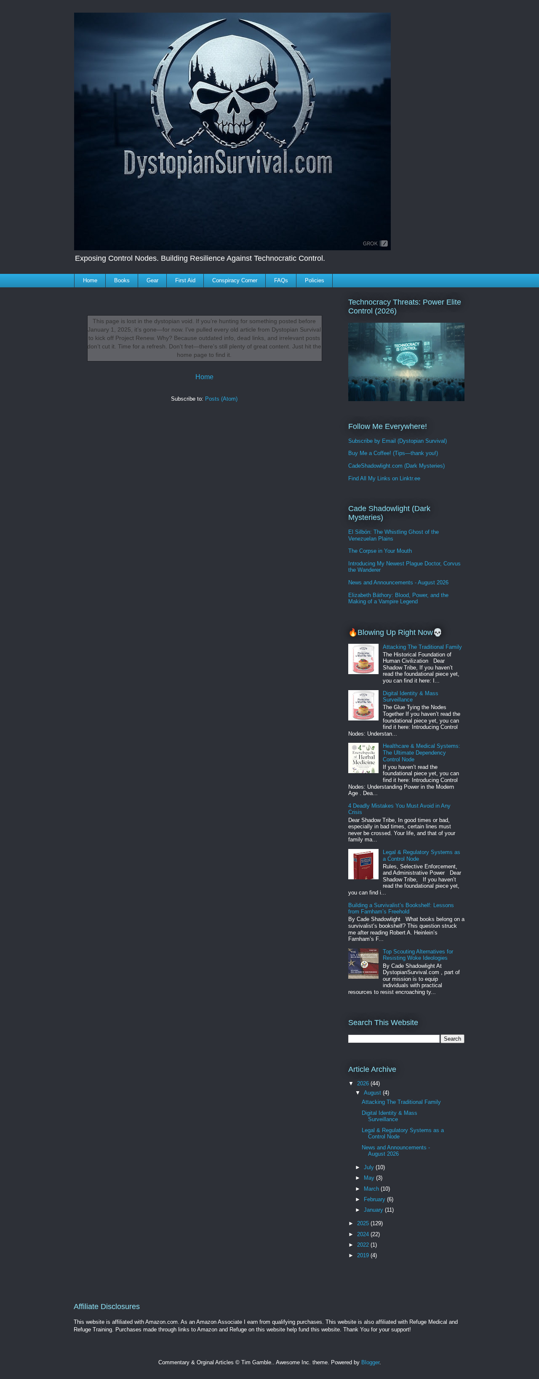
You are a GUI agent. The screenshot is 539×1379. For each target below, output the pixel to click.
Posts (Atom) (221, 399)
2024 (364, 1234)
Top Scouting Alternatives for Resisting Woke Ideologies (418, 954)
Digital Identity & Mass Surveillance (410, 696)
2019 (364, 1255)
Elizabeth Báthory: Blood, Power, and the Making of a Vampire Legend (398, 598)
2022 (364, 1245)
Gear (152, 280)
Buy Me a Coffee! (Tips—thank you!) (393, 453)
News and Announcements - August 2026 (398, 582)
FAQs (281, 280)
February (375, 1199)
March (372, 1189)
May (370, 1178)
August (373, 1093)
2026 (364, 1083)
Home (90, 280)
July (370, 1167)
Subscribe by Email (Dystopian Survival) (397, 441)
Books (122, 280)
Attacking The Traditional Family (422, 647)
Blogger (370, 1362)
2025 (364, 1223)
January (374, 1210)
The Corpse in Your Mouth (380, 551)
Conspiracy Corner (234, 280)
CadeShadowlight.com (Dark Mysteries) (396, 466)
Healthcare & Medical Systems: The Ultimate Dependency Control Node (421, 752)
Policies (314, 280)
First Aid (185, 280)
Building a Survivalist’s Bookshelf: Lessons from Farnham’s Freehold (401, 908)
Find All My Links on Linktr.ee (384, 478)
